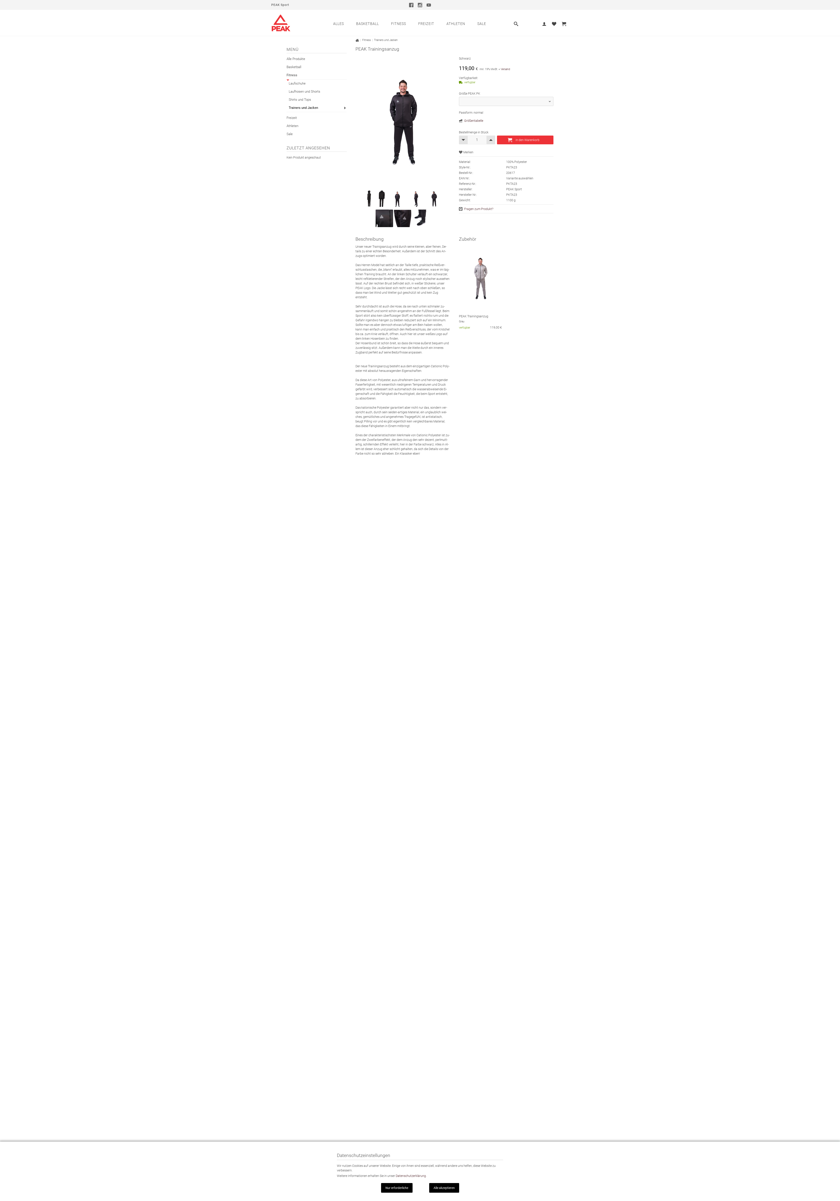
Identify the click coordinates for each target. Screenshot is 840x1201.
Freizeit (426, 24)
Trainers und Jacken (303, 108)
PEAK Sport (280, 5)
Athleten (455, 24)
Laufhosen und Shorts (304, 92)
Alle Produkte (296, 59)
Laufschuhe (297, 83)
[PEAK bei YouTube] (428, 5)
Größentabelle (473, 120)
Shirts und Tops (300, 100)
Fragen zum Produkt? (478, 209)
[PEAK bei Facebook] (411, 5)
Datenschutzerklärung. (411, 1176)
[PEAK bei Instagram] (420, 5)
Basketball (367, 24)
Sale (481, 24)
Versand (505, 69)
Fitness (398, 24)
